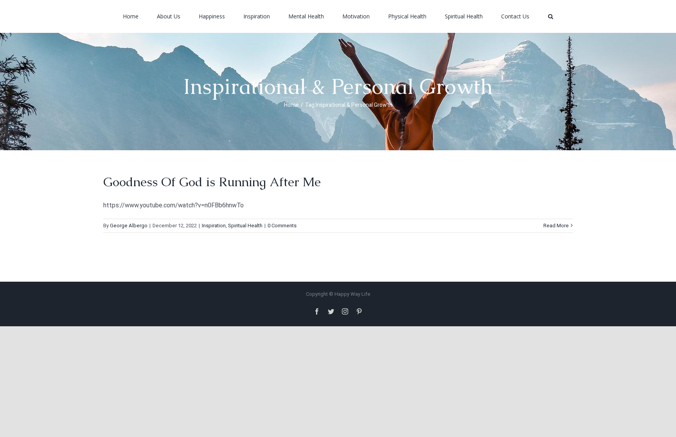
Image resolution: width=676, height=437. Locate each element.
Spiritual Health (245, 225)
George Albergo (128, 225)
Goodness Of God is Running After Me (212, 182)
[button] (506, 16)
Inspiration (214, 225)
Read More (556, 225)
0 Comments (282, 225)
